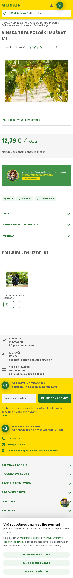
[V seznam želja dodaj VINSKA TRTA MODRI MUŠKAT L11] (7, 304)
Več (4, 416)
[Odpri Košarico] (59, 5)
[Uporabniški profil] (51, 5)
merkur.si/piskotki (30, 538)
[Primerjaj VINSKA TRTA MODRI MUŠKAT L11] (16, 304)
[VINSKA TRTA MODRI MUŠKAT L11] (17, 279)
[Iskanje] (5, 13)
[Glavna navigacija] (68, 5)
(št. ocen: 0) (50, 47)
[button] (36, 80)
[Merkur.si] (11, 5)
